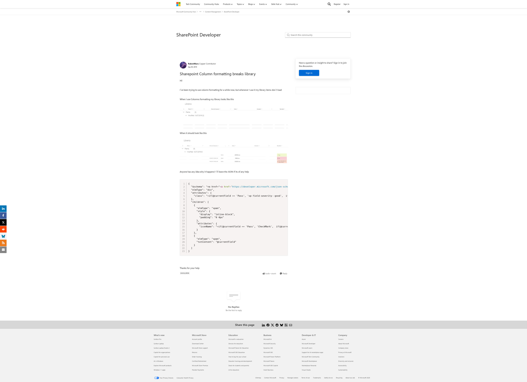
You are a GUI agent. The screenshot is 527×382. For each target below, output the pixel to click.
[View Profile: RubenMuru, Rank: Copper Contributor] (183, 65)
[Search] (329, 4)
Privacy (281, 378)
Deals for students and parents (239, 365)
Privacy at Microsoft (344, 352)
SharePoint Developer (231, 12)
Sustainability (342, 370)
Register (337, 4)
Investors (341, 357)
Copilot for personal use (162, 357)
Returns (194, 352)
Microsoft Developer (308, 344)
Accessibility (342, 365)
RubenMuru (193, 63)
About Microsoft (343, 344)
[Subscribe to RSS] (286, 324)
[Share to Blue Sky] (281, 324)
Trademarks (317, 378)
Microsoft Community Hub (186, 12)
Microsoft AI (268, 339)
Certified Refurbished (199, 361)
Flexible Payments (198, 370)
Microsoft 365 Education (237, 352)
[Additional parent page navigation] (200, 12)
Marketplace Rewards (309, 365)
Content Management (213, 12)
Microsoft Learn (307, 348)
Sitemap (258, 378)
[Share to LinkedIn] (263, 324)
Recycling (339, 378)
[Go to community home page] (178, 4)
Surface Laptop (159, 344)
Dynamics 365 (268, 348)
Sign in (309, 72)
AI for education (234, 370)
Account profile (197, 339)
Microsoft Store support (200, 348)
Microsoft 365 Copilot (271, 365)
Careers (341, 339)
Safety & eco (328, 378)
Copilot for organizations (162, 352)
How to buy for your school (237, 357)
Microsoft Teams (269, 361)
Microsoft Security (270, 344)
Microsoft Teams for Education (239, 348)
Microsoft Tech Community (310, 357)
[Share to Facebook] (268, 324)
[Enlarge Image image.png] (234, 116)
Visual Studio (306, 370)
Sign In (346, 4)
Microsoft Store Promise (200, 365)
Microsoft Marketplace (309, 361)
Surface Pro (157, 339)
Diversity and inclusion (345, 361)
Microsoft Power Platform (272, 357)
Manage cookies (292, 378)
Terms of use (306, 378)
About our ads (350, 378)
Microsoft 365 (268, 352)
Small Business (268, 370)
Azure (304, 339)
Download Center (198, 344)
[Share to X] (272, 324)
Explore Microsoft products (163, 365)
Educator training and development (240, 361)
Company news (343, 348)
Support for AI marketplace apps (312, 352)
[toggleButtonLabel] (349, 12)
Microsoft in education (236, 339)
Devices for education (236, 344)
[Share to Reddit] (277, 324)
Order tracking (197, 357)
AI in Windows (158, 361)
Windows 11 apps (159, 370)
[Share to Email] (290, 324)
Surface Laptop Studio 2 (161, 348)
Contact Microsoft (270, 378)
